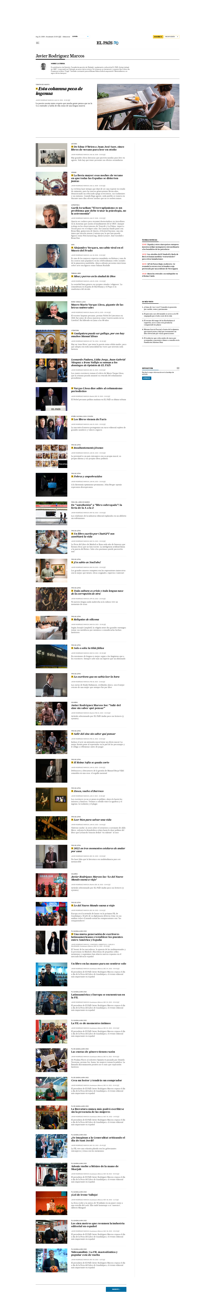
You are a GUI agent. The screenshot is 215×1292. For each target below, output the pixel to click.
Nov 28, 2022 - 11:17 (111, 1200)
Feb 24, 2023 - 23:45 (102, 713)
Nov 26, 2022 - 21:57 (97, 1260)
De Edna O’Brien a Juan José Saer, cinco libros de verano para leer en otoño (97, 148)
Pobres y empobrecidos (88, 476)
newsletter (147, 368)
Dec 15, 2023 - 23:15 (102, 396)
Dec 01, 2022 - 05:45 (111, 1056)
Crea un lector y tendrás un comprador (96, 1080)
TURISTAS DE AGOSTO (43, 84)
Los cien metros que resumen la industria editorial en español (98, 1225)
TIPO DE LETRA (76, 445)
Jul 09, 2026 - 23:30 (97, 255)
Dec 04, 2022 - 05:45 (102, 946)
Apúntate (146, 378)
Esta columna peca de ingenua (59, 91)
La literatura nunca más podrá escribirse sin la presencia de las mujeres (97, 1110)
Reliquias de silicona (86, 619)
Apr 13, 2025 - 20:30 (103, 312)
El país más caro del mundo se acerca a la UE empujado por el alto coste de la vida (161, 315)
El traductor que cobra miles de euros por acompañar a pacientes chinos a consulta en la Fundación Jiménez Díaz (161, 340)
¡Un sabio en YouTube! (87, 562)
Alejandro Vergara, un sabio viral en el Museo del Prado (97, 249)
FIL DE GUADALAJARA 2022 (80, 1049)
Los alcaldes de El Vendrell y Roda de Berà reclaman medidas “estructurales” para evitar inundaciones (160, 256)
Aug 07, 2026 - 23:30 (98, 218)
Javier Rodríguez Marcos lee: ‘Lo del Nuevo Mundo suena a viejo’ (97, 878)
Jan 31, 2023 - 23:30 (97, 767)
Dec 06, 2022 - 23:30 (98, 910)
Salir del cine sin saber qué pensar (95, 734)
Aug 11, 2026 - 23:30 (97, 186)
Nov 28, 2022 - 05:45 (111, 1231)
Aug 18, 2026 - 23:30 (98, 154)
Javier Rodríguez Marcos (60, 56)
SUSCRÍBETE (158, 37)
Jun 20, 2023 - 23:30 (98, 453)
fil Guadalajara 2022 (79, 992)
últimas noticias (149, 240)
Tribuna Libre (76, 273)
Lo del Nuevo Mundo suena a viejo (94, 906)
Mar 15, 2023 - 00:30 (98, 653)
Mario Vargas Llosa (78, 302)
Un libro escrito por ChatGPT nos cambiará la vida (93, 535)
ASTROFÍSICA (75, 205)
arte (73, 245)
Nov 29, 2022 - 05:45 (111, 1174)
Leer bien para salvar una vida (92, 820)
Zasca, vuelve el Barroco (89, 791)
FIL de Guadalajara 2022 (80, 1077)
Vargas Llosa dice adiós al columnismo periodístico (97, 390)
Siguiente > (116, 1289)
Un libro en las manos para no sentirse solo (98, 964)
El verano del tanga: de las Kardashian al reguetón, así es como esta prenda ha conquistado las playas (159, 323)
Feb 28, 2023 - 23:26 (97, 682)
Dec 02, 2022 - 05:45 (111, 1028)
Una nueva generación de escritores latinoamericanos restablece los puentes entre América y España (97, 937)
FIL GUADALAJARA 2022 (79, 931)
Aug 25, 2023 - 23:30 (98, 424)
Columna (74, 702)
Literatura (75, 330)
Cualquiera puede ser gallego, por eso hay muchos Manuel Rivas (97, 335)
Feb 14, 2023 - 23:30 (97, 739)
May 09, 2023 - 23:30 (98, 567)
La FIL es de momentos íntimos (91, 1023)
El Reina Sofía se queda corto (91, 763)
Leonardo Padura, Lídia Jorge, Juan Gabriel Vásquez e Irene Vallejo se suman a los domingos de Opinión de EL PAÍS (98, 363)
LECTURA (74, 144)
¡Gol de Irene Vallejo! (84, 1195)
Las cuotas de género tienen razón (93, 1052)
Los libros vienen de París (90, 419)
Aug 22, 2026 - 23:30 (62, 100)
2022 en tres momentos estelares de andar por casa (98, 850)
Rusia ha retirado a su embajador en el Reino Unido (160, 275)
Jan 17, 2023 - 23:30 (97, 796)
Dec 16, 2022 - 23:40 (102, 884)
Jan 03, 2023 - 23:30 (98, 824)
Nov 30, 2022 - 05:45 (98, 1145)
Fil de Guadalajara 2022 (80, 1106)
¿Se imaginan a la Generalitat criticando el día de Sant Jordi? (98, 1139)
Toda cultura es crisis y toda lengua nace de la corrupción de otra (97, 592)
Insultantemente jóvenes (88, 448)
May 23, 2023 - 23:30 (98, 541)
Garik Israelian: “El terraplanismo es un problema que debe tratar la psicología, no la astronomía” (98, 211)
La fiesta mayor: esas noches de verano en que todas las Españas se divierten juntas (97, 178)
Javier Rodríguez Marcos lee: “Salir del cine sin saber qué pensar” (96, 707)
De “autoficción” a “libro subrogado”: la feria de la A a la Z (96, 506)
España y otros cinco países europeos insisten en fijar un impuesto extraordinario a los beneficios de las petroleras (160, 246)
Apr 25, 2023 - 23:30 (98, 599)
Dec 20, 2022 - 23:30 (98, 856)
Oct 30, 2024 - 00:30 (98, 341)
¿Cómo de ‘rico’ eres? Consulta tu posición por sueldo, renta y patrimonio (160, 308)
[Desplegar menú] (38, 43)
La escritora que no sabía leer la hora (96, 677)
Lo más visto (147, 302)
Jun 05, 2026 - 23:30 (98, 281)
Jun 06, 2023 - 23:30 (98, 481)
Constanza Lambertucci (98, 944)
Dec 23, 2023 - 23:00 (98, 370)
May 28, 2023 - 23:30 (98, 513)
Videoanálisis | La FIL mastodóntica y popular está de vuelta (94, 1253)
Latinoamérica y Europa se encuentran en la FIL (98, 996)
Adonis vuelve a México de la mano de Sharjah (95, 1168)
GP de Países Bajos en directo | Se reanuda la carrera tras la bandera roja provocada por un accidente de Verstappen (160, 266)
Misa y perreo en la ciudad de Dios (94, 276)
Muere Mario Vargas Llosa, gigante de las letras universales (97, 306)
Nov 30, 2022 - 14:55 (111, 1116)
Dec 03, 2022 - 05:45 (111, 1002)
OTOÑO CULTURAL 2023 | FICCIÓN (82, 416)
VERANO (74, 172)
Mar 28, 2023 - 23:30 (98, 624)
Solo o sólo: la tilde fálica (89, 648)
